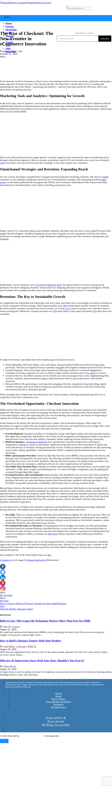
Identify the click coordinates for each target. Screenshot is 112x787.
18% (65, 305)
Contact (58, 693)
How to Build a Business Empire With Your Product (30, 640)
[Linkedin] (2, 577)
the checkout (6, 595)
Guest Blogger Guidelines (58, 701)
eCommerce (5, 560)
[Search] (67, 6)
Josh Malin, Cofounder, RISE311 (20, 646)
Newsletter (58, 704)
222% (3, 163)
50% (54, 311)
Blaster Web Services (69, 736)
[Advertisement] (56, 134)
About (58, 696)
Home (8, 23)
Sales (8, 48)
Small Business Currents (31, 736)
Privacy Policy (58, 699)
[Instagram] (2, 588)
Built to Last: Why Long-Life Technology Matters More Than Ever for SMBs (45, 620)
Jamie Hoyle (10, 666)
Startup (9, 26)
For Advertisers (58, 707)
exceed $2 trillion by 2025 (49, 285)
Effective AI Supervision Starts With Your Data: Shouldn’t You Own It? (42, 660)
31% (94, 311)
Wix (49, 555)
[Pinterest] (2, 583)
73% (9, 231)
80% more (53, 534)
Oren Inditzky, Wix (13, 51)
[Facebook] (2, 566)
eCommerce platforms (36, 442)
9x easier (91, 373)
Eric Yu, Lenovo (12, 626)
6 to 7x (68, 308)
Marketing (11, 29)
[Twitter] (2, 572)
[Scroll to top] (4, 741)
